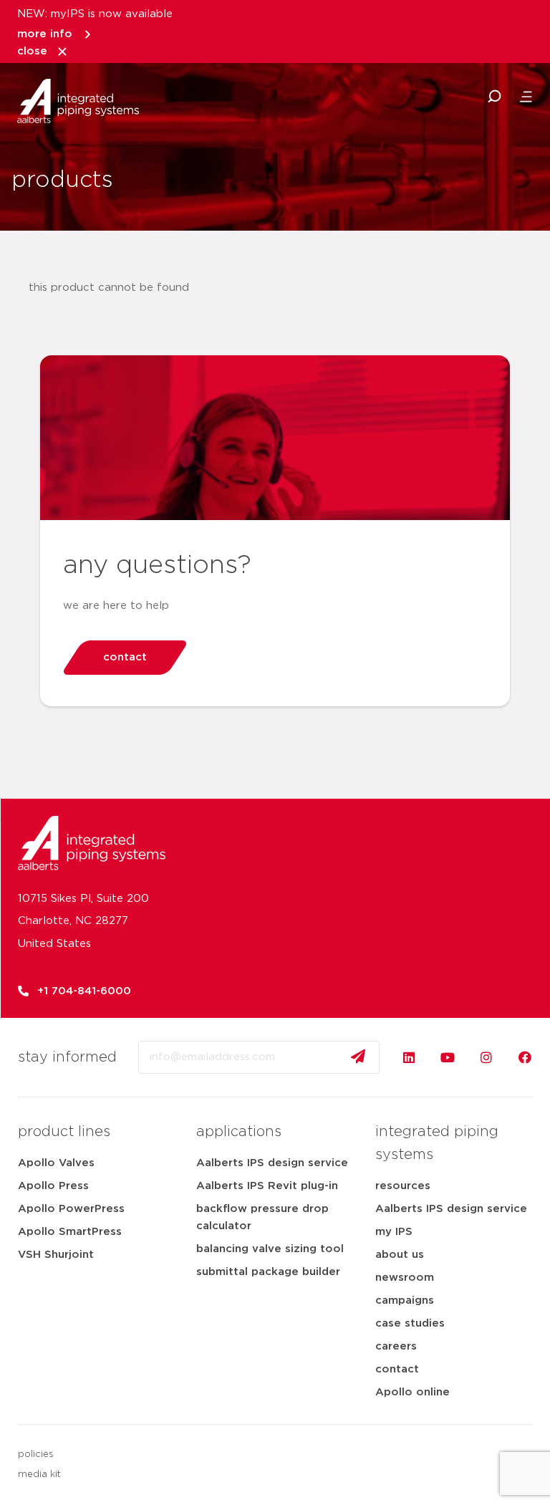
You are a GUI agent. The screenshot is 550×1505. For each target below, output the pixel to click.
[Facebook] (525, 1057)
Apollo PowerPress (71, 1208)
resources (402, 1186)
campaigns (404, 1300)
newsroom (404, 1277)
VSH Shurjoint (56, 1254)
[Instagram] (486, 1057)
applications (238, 1132)
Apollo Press (53, 1186)
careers (396, 1346)
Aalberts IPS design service (272, 1163)
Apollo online (412, 1392)
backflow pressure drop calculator (262, 1217)
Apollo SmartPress (70, 1231)
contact (397, 1369)
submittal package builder (268, 1271)
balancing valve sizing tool (270, 1249)
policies (36, 1454)
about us (399, 1254)
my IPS (393, 1231)
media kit (39, 1474)
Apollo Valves (56, 1163)
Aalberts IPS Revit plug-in (267, 1186)
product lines (64, 1132)
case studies (410, 1323)
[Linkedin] (409, 1057)
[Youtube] (447, 1057)
